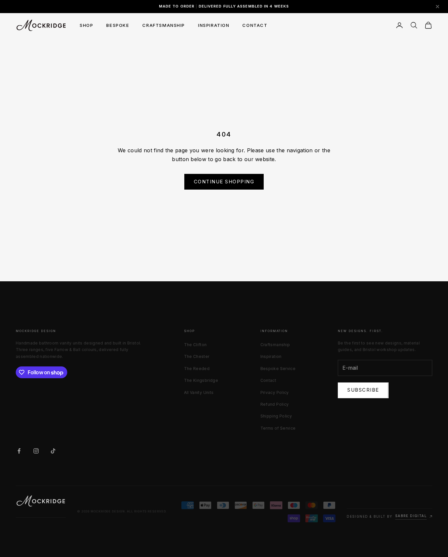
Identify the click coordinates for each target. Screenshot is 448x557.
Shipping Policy (276, 416)
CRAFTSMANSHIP (163, 25)
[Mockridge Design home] (41, 501)
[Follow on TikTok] (53, 451)
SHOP (86, 25)
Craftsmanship (275, 344)
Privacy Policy (274, 392)
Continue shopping (224, 181)
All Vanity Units (199, 392)
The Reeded (197, 368)
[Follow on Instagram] (36, 451)
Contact (268, 380)
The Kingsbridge (201, 380)
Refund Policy (274, 404)
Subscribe (363, 390)
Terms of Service (278, 428)
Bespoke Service (277, 368)
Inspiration (271, 356)
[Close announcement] (437, 6)
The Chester (197, 356)
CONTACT (254, 25)
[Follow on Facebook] (19, 451)
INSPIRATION (213, 25)
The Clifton (195, 344)
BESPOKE (117, 25)
